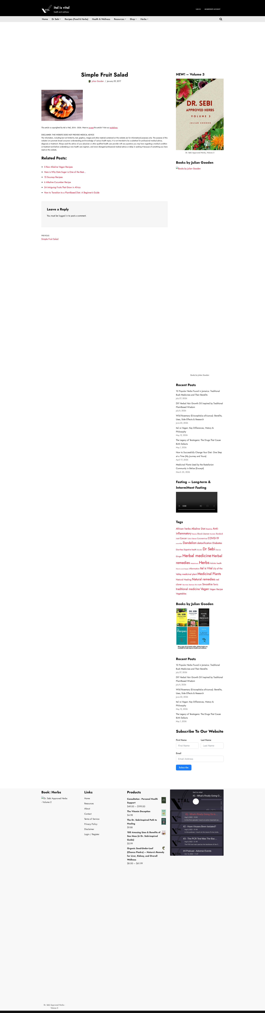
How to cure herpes (182, 569)
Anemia (209, 528)
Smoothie (207, 584)
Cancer (183, 538)
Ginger (179, 556)
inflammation (194, 568)
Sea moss (185, 585)
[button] (60, 19)
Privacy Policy (90, 824)
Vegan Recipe (216, 589)
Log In (198, 9)
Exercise (218, 550)
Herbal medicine (196, 556)
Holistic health (216, 563)
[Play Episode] (196, 801)
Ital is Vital (206, 568)
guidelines (113, 127)
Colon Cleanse (192, 539)
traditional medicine (188, 589)
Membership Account (212, 9)
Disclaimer (89, 829)
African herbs (183, 529)
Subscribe (184, 767)
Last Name (206, 740)
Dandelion (190, 543)
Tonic (215, 584)
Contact (88, 813)
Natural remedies (203, 579)
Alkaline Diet (198, 529)
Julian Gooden (98, 81)
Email (178, 753)
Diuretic (199, 550)
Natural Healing (183, 579)
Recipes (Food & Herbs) (76, 19)
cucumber (179, 543)
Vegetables (181, 593)
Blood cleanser (203, 533)
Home (45, 19)
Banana (194, 534)
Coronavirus (202, 538)
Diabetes (217, 543)
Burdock (212, 534)
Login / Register (91, 834)
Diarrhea (179, 549)
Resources (89, 803)
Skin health (198, 585)
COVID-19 (213, 538)
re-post (91, 127)
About (87, 808)
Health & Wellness (101, 19)
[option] (196, 817)
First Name (181, 740)
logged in (63, 215)
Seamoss (191, 585)
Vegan (205, 589)
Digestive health (190, 549)
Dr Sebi (209, 549)
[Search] (220, 19)
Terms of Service (91, 819)
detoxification (204, 543)
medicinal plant (189, 574)
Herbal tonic (194, 563)
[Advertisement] (132, 42)
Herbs (204, 562)
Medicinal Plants (209, 573)
